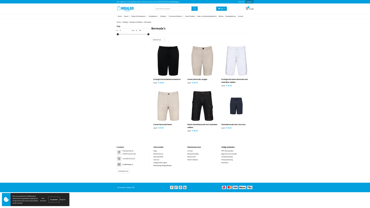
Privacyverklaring (227, 160)
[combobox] (172, 8)
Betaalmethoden (193, 154)
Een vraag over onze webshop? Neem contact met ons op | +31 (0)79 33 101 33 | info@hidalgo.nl (148, 2)
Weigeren (63, 199)
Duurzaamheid (158, 157)
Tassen (126, 16)
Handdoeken (153, 16)
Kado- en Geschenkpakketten (207, 16)
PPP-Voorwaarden (227, 151)
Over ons (241, 2)
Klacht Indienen (192, 160)
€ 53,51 (226, 128)
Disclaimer (224, 163)
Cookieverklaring (227, 157)
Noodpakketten (230, 16)
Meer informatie (43, 200)
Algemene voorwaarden (229, 154)
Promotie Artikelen (175, 16)
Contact (249, 2)
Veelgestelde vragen (160, 163)
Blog (155, 151)
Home (120, 16)
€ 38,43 (192, 130)
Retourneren (191, 157)
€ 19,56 (158, 82)
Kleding (162, 16)
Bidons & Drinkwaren (138, 16)
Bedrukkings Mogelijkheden (162, 165)
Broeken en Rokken (136, 22)
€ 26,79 (192, 82)
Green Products (190, 16)
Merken (221, 16)
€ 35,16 (226, 85)
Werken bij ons (158, 154)
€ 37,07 (158, 128)
